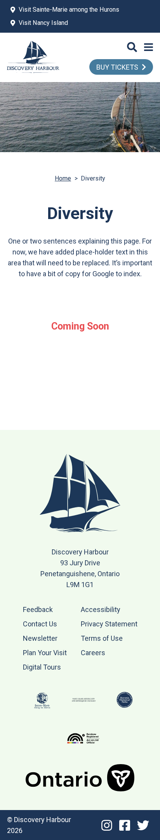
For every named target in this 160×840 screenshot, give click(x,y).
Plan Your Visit (45, 653)
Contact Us (40, 624)
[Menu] (148, 47)
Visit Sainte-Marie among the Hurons (69, 9)
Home (63, 178)
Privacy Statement (109, 624)
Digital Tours (42, 667)
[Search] (132, 47)
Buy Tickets (117, 67)
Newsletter (40, 638)
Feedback (38, 609)
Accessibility (100, 609)
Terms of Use (102, 638)
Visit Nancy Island (43, 22)
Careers (93, 653)
